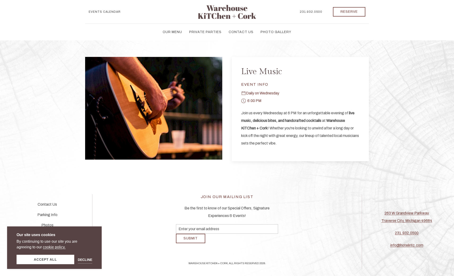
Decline (85, 260)
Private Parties (205, 32)
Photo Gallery (276, 32)
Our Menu (172, 32)
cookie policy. (54, 247)
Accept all (45, 259)
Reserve (349, 11)
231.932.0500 (311, 11)
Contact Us (241, 32)
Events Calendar (105, 11)
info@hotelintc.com (406, 247)
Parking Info (47, 217)
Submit (190, 242)
